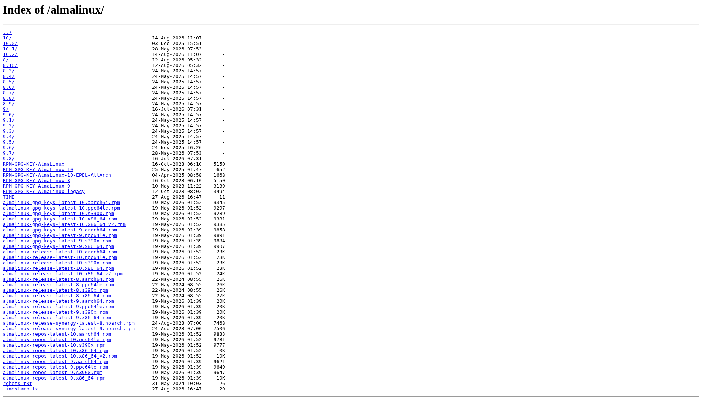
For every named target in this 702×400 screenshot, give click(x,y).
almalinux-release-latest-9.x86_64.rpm (57, 317)
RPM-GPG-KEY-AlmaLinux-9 (36, 186)
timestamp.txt (22, 389)
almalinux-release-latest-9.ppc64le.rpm (58, 306)
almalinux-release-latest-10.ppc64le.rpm (60, 257)
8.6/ (9, 87)
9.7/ (9, 153)
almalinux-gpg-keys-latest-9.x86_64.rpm (58, 246)
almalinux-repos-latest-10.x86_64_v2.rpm (60, 356)
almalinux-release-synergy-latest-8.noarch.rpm (69, 323)
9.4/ (9, 136)
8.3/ (9, 70)
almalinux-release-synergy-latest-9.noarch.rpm (69, 328)
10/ (7, 38)
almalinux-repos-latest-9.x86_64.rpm (54, 378)
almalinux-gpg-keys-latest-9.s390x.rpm (57, 241)
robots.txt (17, 383)
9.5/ (9, 142)
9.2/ (9, 125)
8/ (6, 60)
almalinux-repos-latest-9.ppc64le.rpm (55, 367)
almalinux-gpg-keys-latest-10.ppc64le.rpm (61, 208)
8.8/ (9, 98)
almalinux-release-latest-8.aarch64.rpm (58, 279)
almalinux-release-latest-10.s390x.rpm (57, 262)
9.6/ (9, 147)
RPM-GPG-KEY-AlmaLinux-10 (38, 169)
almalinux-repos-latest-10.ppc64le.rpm (57, 339)
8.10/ (10, 65)
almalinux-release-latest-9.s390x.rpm (55, 312)
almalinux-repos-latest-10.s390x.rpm (54, 345)
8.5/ (9, 81)
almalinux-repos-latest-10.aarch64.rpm (57, 334)
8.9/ (9, 103)
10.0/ (10, 43)
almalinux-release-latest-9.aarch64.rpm (58, 301)
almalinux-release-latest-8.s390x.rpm (55, 290)
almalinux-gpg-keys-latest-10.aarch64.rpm (61, 202)
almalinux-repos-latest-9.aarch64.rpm (55, 361)
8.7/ (9, 92)
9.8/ (9, 158)
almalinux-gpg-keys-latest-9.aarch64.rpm (60, 230)
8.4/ (9, 76)
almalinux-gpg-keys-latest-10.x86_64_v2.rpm (64, 224)
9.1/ (9, 120)
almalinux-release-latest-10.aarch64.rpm (60, 251)
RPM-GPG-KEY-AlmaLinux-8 (36, 180)
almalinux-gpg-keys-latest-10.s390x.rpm (58, 213)
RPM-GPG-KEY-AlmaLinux (33, 164)
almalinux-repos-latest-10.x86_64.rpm (55, 350)
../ (7, 32)
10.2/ (10, 54)
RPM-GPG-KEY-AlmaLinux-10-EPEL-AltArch (57, 175)
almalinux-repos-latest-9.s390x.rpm (52, 372)
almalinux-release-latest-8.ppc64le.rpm (58, 284)
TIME (9, 197)
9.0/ (9, 114)
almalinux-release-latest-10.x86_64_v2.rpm (63, 273)
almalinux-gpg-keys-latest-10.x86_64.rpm (60, 219)
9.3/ (9, 131)
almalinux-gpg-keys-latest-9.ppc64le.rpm (60, 235)
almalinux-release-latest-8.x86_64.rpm (57, 295)
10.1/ (10, 49)
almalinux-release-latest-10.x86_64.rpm (58, 268)
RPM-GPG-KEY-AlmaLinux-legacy (44, 191)
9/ (6, 109)
